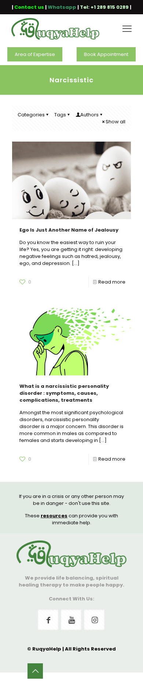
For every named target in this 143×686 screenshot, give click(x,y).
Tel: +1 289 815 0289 (104, 7)
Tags (60, 114)
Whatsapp (62, 7)
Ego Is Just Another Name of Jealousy (68, 229)
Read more (111, 281)
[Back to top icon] (35, 671)
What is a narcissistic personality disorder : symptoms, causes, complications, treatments (64, 393)
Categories (31, 114)
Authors (89, 114)
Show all (115, 121)
